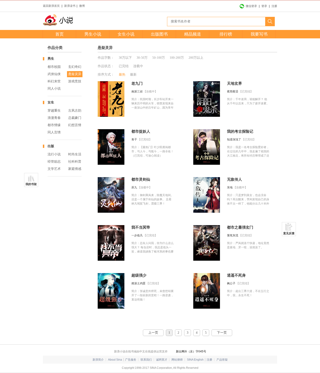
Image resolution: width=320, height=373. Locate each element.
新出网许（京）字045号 (191, 351)
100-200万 (177, 57)
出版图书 (159, 34)
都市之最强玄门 (240, 227)
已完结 (124, 66)
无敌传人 (234, 179)
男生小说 (92, 34)
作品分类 (55, 48)
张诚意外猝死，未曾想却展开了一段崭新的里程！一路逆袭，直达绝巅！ (152, 295)
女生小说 (126, 34)
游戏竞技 (74, 81)
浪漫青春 (54, 118)
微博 (82, 5)
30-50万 (142, 57)
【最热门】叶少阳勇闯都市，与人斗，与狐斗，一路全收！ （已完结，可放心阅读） (152, 151)
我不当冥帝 (140, 227)
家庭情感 (74, 169)
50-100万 (158, 57)
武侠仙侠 (54, 74)
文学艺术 (54, 169)
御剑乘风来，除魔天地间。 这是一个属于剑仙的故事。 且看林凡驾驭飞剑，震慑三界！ (152, 199)
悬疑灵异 (74, 74)
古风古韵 (74, 110)
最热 (122, 74)
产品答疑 (222, 359)
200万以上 (196, 57)
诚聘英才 (161, 359)
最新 (133, 74)
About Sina (115, 359)
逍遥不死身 (236, 275)
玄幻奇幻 (74, 67)
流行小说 (54, 154)
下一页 (222, 332)
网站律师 (177, 359)
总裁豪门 (74, 118)
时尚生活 (74, 154)
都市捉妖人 (140, 131)
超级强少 (138, 275)
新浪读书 (69, 5)
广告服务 (130, 359)
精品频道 (192, 34)
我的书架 (31, 184)
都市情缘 (54, 125)
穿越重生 (54, 110)
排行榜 (226, 34)
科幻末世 (54, 81)
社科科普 (74, 161)
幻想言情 (74, 125)
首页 (59, 34)
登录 (264, 6)
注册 (274, 6)
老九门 (137, 83)
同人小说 (54, 88)
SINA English (195, 359)
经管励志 (54, 161)
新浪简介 (98, 359)
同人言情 (54, 132)
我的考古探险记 (240, 131)
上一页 (153, 332)
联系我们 (146, 359)
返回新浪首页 (51, 5)
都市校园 (54, 67)
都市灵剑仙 (140, 179)
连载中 (138, 66)
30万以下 (125, 57)
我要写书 (259, 34)
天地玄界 (234, 83)
